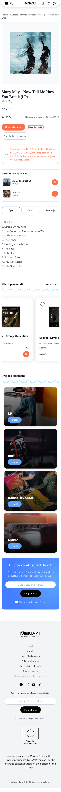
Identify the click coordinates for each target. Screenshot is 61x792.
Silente (14, 347)
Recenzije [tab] (50, 210)
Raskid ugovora (30, 671)
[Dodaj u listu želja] (13, 304)
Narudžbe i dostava (30, 656)
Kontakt (30, 651)
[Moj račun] (43, 3)
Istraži (15, 419)
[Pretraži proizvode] (11, 3)
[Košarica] (54, 3)
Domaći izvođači (28, 14)
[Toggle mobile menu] (6, 3)
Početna (6, 14)
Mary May (7, 101)
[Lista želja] (48, 3)
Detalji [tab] (31, 210)
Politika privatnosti (30, 661)
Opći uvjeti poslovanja (30, 666)
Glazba (15, 14)
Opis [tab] (11, 210)
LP (9, 108)
